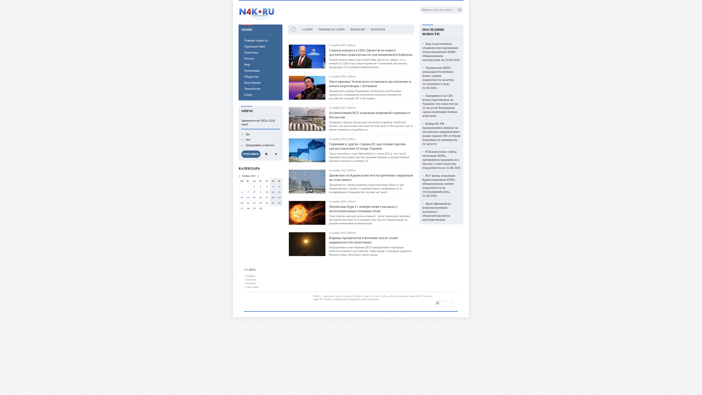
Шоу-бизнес (252, 82)
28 (248, 208)
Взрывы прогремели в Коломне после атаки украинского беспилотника (363, 240)
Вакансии (357, 29)
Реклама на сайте (331, 29)
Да (247, 134)
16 (260, 197)
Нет (248, 139)
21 (248, 203)
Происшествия (254, 46)
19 (279, 197)
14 (248, 197)
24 (267, 203)
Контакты (378, 29)
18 (273, 197)
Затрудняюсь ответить (259, 145)
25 (273, 203)
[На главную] (257, 12)
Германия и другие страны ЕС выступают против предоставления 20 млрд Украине (367, 146)
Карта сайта (252, 287)
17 (267, 197)
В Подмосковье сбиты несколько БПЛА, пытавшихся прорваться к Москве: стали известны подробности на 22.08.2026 (441, 160)
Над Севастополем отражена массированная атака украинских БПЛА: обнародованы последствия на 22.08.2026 (441, 52)
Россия (249, 58)
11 (273, 192)
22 (254, 203)
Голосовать (251, 154)
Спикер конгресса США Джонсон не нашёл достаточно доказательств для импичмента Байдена (370, 52)
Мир (247, 64)
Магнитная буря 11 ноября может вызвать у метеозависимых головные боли (363, 208)
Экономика (252, 70)
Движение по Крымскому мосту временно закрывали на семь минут (371, 177)
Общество (251, 76)
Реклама (250, 276)
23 (260, 203)
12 (279, 192)
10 (267, 192)
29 (254, 208)
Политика (251, 52)
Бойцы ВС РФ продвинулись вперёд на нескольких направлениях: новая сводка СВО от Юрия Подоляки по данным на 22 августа (441, 134)
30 (260, 208)
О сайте (307, 29)
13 (242, 197)
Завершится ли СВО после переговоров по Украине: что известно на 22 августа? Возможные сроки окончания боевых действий (440, 106)
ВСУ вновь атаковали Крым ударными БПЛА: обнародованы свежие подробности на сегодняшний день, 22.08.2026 (439, 186)
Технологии (252, 88)
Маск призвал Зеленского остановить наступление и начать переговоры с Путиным (370, 83)
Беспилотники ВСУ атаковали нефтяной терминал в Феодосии (369, 114)
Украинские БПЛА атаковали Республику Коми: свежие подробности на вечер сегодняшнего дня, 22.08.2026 (438, 78)
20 (242, 203)
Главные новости (256, 40)
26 (279, 203)
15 (254, 197)
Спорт (248, 95)
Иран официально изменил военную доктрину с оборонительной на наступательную (436, 212)
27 (242, 208)
